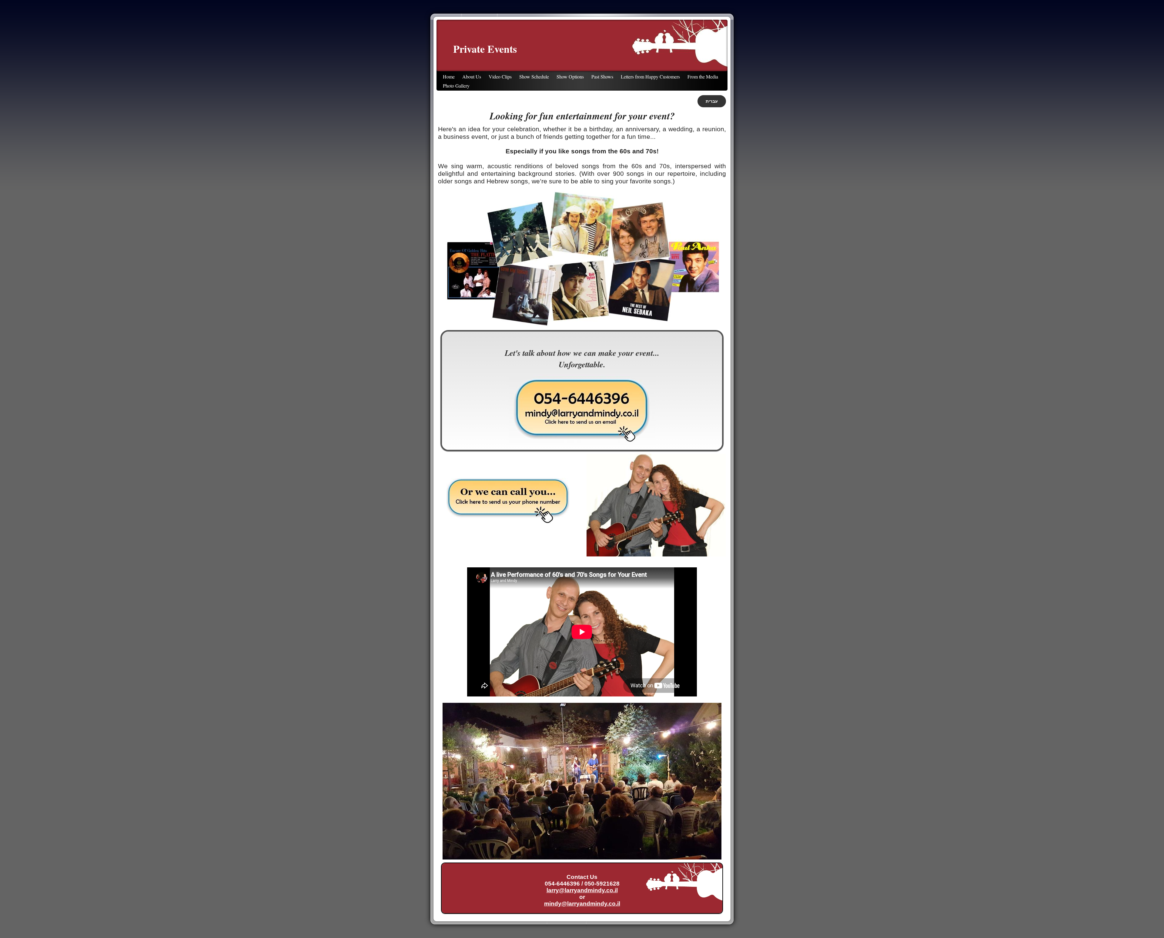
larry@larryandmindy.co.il (582, 890)
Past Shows (602, 76)
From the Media (702, 76)
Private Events (485, 48)
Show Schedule (534, 76)
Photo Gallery (456, 85)
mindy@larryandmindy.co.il (582, 903)
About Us (471, 76)
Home (449, 76)
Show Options (570, 76)
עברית (712, 101)
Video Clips (500, 76)
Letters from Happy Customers (650, 76)
